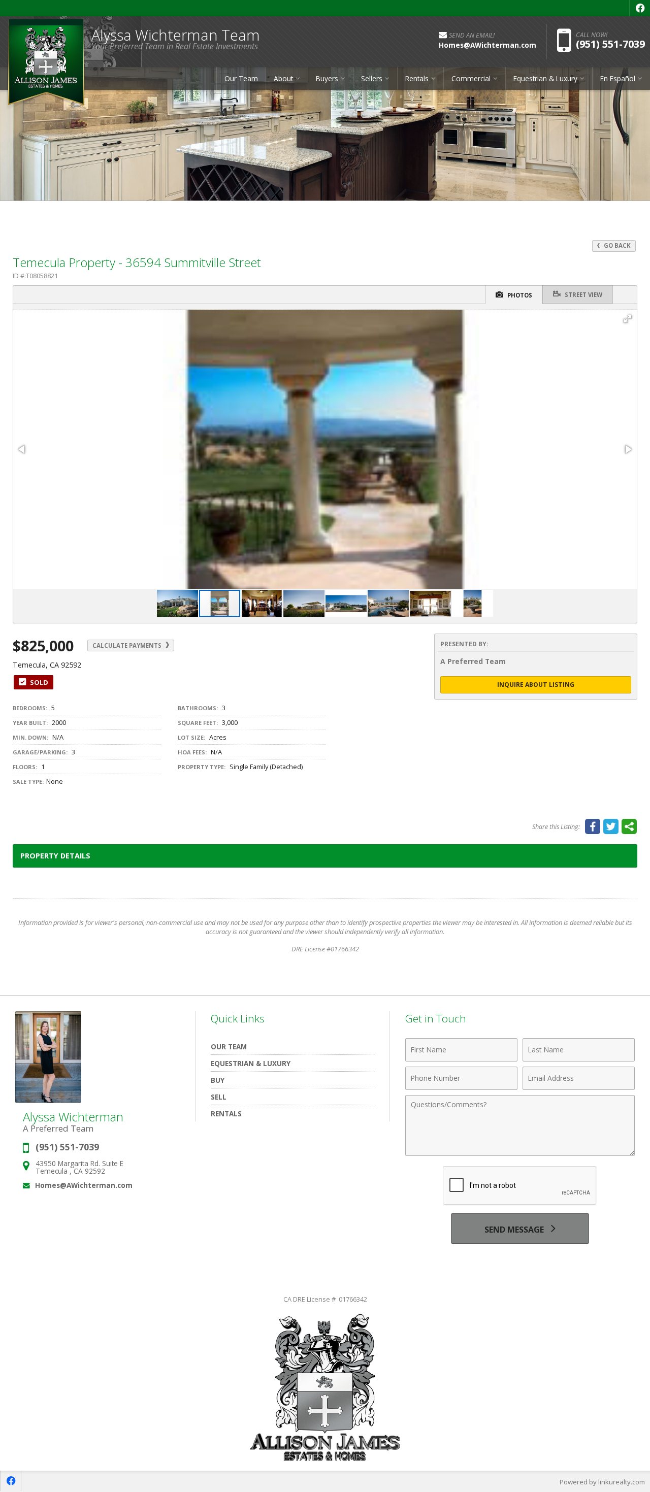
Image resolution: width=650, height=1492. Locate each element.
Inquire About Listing (535, 684)
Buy (217, 1080)
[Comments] (520, 1152)
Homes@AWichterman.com (84, 1185)
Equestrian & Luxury (250, 1063)
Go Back (616, 245)
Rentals (226, 1113)
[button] (628, 319)
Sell (218, 1097)
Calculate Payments (127, 645)
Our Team (241, 78)
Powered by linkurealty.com (602, 1481)
